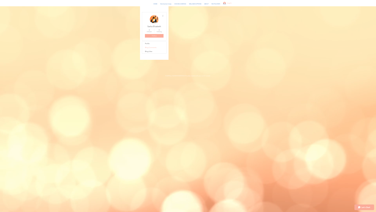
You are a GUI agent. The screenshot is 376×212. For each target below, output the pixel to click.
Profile (147, 43)
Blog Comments (150, 47)
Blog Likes (148, 51)
